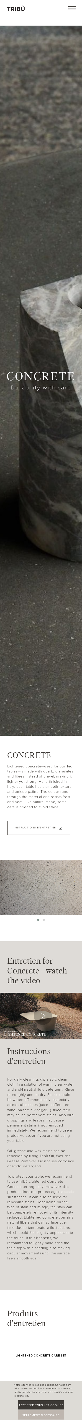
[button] (38, 920)
